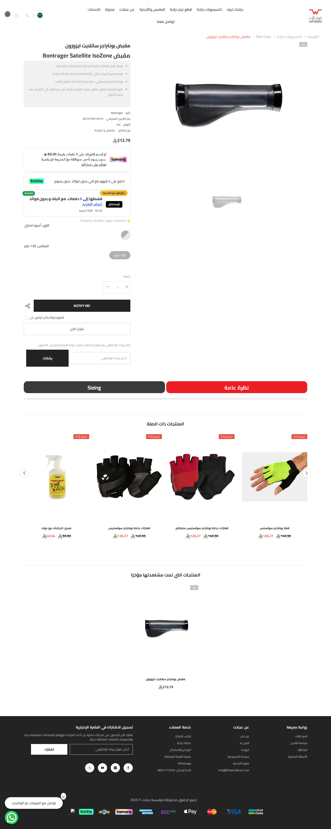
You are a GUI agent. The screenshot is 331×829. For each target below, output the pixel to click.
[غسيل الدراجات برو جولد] (56, 476)
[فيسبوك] (128, 767)
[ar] (40, 15)
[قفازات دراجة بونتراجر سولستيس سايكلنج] (202, 476)
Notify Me (82, 306)
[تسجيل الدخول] (16, 15)
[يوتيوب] (102, 767)
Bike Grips (263, 36)
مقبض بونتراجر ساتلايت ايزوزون (228, 36)
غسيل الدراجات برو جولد (56, 528)
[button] (24, 473)
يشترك (47, 358)
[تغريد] (89, 767)
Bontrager (117, 113)
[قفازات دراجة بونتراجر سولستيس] (129, 476)
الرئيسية (313, 36)
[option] (226, 103)
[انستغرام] (115, 767)
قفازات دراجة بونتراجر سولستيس (129, 528)
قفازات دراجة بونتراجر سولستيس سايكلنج (202, 528)
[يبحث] (27, 15)
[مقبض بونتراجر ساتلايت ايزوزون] (165, 627)
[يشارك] (29, 306)
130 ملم (120, 254)
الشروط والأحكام (54, 317)
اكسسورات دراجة (289, 36)
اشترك (49, 749)
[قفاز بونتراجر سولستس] (274, 476)
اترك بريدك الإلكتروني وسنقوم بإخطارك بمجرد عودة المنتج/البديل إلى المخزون (84, 345)
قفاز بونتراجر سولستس (275, 528)
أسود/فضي (125, 235)
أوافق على (35, 317)
